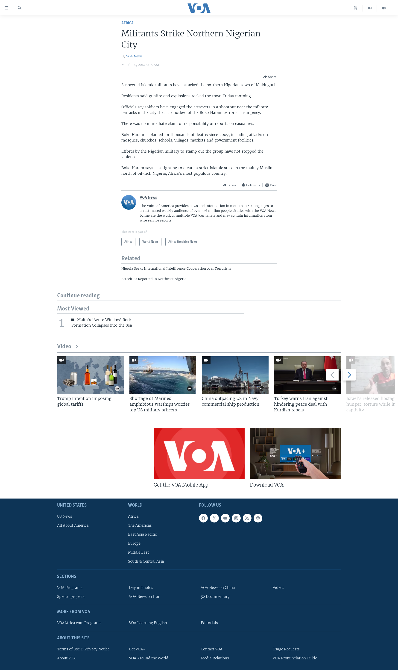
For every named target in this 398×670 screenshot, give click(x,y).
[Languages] (356, 8)
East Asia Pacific (142, 534)
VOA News (134, 56)
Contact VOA (211, 649)
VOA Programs (69, 587)
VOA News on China (218, 587)
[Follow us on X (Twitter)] (214, 518)
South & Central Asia (146, 561)
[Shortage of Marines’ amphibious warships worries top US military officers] (162, 375)
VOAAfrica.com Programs (79, 623)
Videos (278, 587)
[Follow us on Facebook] (203, 518)
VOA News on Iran (144, 596)
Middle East (138, 552)
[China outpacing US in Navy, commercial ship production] (235, 375)
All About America (73, 525)
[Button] (270, 77)
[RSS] (247, 518)
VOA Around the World (148, 658)
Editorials (209, 623)
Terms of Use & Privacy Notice (83, 649)
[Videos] (370, 8)
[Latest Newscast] (384, 8)
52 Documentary (215, 596)
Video (64, 347)
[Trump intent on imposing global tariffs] (90, 375)
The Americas (140, 525)
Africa (127, 23)
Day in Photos (141, 587)
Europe (134, 543)
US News (64, 516)
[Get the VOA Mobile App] (199, 453)
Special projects (71, 596)
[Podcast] (258, 518)
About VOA (66, 658)
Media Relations (215, 658)
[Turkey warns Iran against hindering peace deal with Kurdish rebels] (307, 375)
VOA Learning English (148, 623)
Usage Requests (286, 649)
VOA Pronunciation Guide (295, 658)
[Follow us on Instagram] (236, 518)
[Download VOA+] (295, 453)
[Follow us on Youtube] (225, 518)
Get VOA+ (137, 649)
